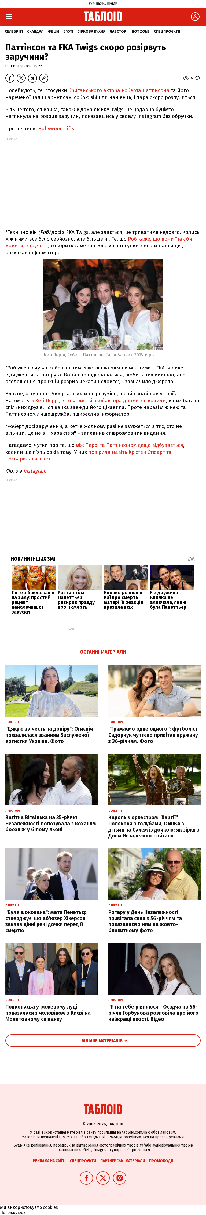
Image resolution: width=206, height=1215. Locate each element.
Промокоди (161, 1161)
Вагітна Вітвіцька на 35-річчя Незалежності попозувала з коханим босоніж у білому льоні (50, 823)
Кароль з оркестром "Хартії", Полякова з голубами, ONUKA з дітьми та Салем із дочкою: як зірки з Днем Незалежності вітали (153, 826)
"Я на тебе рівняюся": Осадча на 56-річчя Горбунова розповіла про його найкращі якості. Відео (153, 1013)
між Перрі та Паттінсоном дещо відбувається (129, 445)
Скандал (35, 31)
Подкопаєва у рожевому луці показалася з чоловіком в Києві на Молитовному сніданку (48, 1013)
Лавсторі (118, 31)
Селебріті (14, 31)
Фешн (53, 31)
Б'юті (68, 31)
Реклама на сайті (49, 1161)
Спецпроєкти (167, 31)
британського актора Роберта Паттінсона (119, 90)
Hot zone (141, 31)
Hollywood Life (55, 128)
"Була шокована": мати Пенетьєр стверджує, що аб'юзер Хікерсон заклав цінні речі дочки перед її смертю (46, 921)
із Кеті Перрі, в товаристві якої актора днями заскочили (98, 400)
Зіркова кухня (91, 31)
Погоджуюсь (12, 1212)
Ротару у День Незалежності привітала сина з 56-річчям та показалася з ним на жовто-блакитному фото (145, 921)
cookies (50, 1207)
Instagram (34, 471)
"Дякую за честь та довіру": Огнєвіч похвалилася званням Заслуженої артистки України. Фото (49, 735)
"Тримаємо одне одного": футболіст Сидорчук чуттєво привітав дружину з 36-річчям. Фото (153, 735)
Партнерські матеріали (122, 1161)
